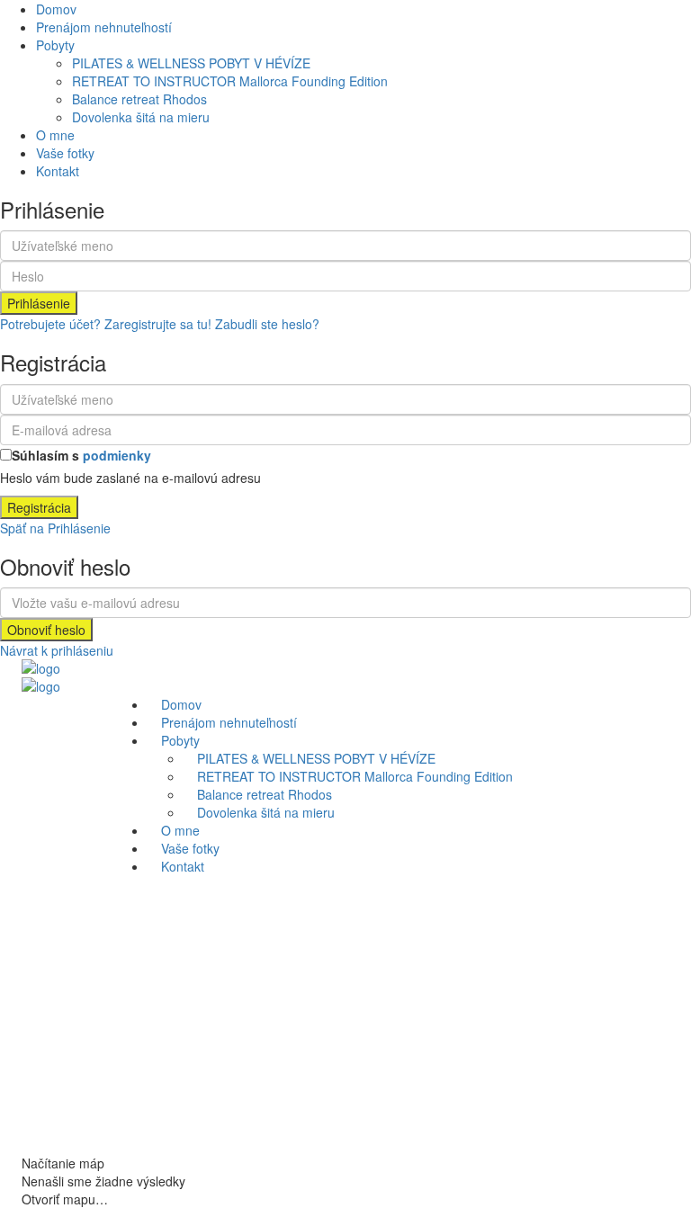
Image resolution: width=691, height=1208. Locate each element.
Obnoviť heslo (46, 630)
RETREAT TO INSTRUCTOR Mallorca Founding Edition (230, 81)
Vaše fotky (65, 153)
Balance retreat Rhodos (139, 99)
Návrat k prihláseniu (56, 650)
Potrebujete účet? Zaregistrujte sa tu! (105, 324)
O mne (55, 135)
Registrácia (39, 507)
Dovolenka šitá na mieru (141, 117)
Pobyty (55, 45)
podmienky (117, 455)
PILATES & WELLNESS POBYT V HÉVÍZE (191, 63)
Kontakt (57, 171)
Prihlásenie (38, 303)
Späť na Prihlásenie (55, 528)
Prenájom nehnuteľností (104, 27)
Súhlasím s (81, 455)
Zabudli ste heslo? (267, 324)
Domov (56, 9)
